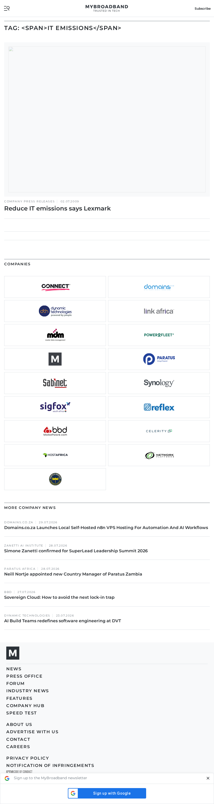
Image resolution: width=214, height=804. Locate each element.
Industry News (27, 690)
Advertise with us (32, 731)
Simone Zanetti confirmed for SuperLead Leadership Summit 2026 (76, 550)
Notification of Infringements (50, 765)
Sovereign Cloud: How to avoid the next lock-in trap (60, 597)
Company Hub (25, 705)
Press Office (24, 676)
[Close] (208, 778)
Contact (18, 739)
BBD (8, 592)
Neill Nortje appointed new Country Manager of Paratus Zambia (73, 574)
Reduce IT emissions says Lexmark (57, 208)
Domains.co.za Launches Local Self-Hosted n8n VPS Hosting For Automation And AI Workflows (106, 527)
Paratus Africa (19, 569)
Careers (18, 746)
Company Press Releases (29, 201)
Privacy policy (27, 758)
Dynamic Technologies (27, 615)
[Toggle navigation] (6, 7)
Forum (15, 683)
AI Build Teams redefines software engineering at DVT (62, 620)
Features (19, 698)
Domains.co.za (18, 522)
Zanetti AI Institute (23, 545)
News (13, 668)
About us (19, 724)
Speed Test (21, 713)
